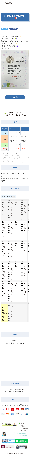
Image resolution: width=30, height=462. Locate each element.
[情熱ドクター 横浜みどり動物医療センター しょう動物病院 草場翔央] (23, 425)
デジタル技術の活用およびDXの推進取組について (15, 453)
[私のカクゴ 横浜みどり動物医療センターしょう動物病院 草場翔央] (9, 427)
